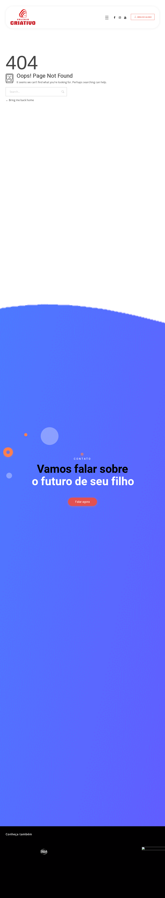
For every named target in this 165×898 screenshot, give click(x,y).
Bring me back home (21, 100)
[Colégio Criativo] (26, 17)
